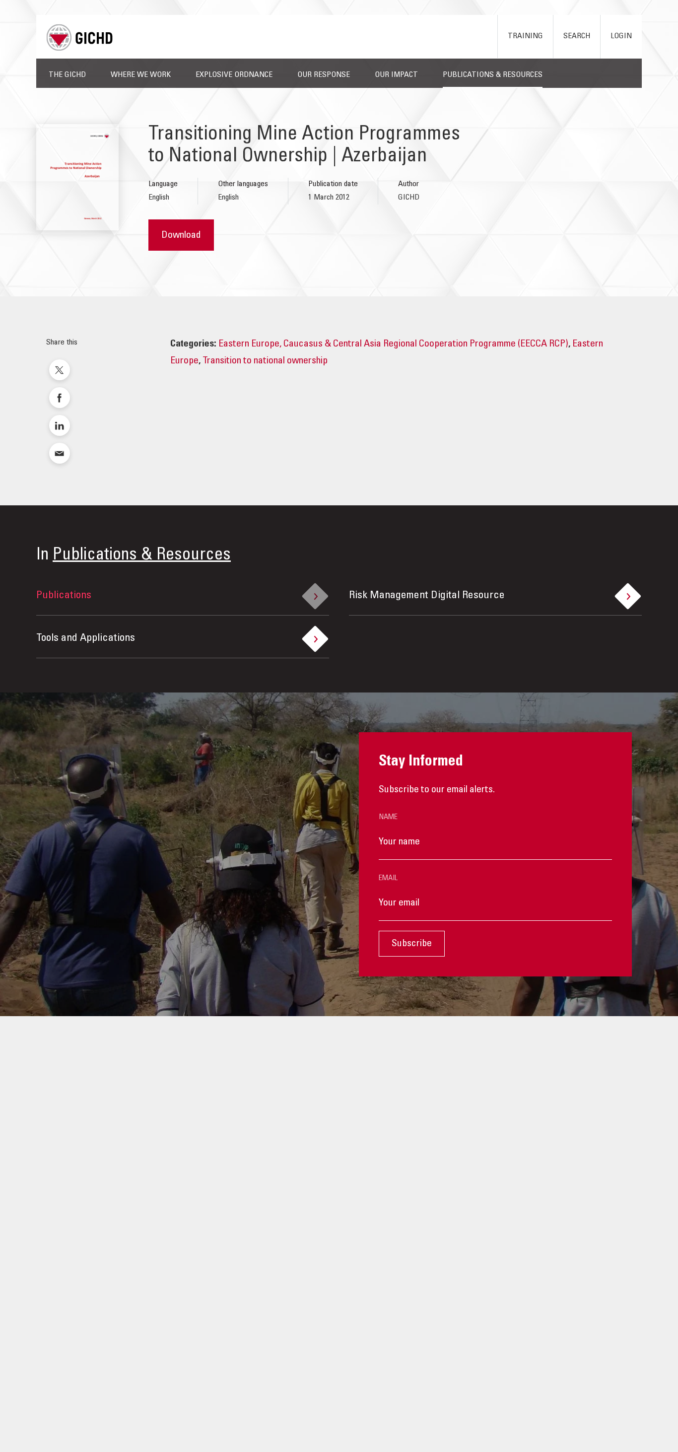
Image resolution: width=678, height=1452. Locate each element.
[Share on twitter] (59, 369)
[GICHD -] (79, 37)
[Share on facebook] (59, 397)
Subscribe (412, 944)
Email (388, 878)
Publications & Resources (142, 555)
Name (388, 817)
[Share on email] (59, 453)
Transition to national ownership (265, 361)
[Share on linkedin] (59, 425)
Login (621, 36)
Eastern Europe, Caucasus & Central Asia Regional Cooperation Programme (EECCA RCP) (393, 344)
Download (181, 236)
